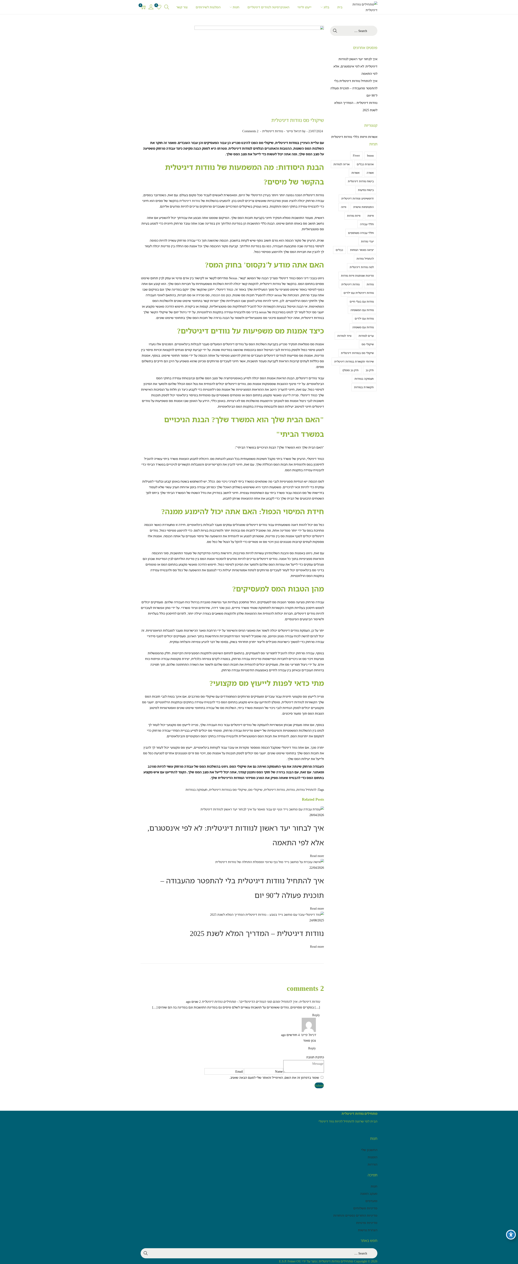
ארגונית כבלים (365, 164)
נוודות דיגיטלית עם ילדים (359, 293)
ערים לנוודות (366, 336)
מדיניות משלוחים (365, 1208)
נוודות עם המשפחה (362, 310)
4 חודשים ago (290, 1035)
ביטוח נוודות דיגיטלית (361, 181)
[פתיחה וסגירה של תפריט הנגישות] (511, 1234)
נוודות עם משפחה (363, 327)
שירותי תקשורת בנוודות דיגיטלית (354, 361)
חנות (374, 1186)
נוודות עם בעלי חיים (362, 301)
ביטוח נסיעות (366, 190)
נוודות (291, 789)
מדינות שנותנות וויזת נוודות (357, 275)
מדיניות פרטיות (366, 1222)
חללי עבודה (367, 224)
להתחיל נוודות (306, 789)
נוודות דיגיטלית (272, 131)
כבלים (339, 250)
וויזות (370, 215)
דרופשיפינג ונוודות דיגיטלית (357, 198)
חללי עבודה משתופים (361, 233)
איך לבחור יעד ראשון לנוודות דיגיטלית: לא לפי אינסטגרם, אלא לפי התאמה (355, 66)
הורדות (372, 1164)
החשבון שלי (369, 1150)
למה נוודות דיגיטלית (362, 267)
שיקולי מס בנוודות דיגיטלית (228, 789)
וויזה (343, 207)
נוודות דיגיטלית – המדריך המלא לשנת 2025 (257, 933)
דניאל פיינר (293, 131)
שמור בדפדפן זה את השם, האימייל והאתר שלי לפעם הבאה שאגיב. (274, 1077)
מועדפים (371, 1201)
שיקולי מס (255, 789)
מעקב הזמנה (368, 1193)
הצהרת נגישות (367, 1230)
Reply (316, 1015)
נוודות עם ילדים (364, 318)
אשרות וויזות (368, 136)
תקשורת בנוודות (364, 387)
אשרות (355, 173)
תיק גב (370, 370)
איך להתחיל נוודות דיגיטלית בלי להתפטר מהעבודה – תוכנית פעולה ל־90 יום (353, 88)
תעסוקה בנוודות (196, 789)
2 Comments (250, 131)
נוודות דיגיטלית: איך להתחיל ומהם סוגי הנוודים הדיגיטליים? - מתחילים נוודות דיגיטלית (261, 1001)
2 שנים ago (193, 1001)
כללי (356, 136)
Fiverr (356, 155)
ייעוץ (285, 395)
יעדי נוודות (367, 241)
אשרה (370, 173)
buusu (370, 155)
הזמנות (372, 1157)
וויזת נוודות (353, 215)
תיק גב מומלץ (350, 370)
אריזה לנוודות (341, 164)
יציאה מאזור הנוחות (362, 250)
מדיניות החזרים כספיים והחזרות (355, 1215)
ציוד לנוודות (344, 336)
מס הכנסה (218, 295)
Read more (317, 856)
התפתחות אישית (363, 207)
